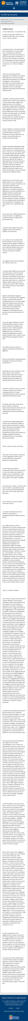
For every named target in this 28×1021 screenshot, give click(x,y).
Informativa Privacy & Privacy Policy (14, 1011)
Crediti (18, 1008)
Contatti (11, 1008)
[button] (14, 8)
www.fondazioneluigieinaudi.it (14, 1005)
